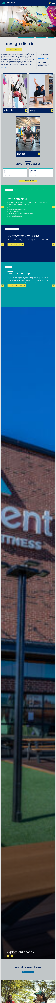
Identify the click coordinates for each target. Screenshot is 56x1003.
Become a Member (13, 49)
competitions (17, 266)
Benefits (17, 189)
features (9, 189)
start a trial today (15, 244)
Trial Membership (12, 229)
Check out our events (16, 285)
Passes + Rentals (40, 189)
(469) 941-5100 (42, 65)
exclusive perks (11, 192)
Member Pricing (27, 189)
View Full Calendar (27, 180)
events (8, 266)
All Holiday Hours (44, 58)
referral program (26, 229)
